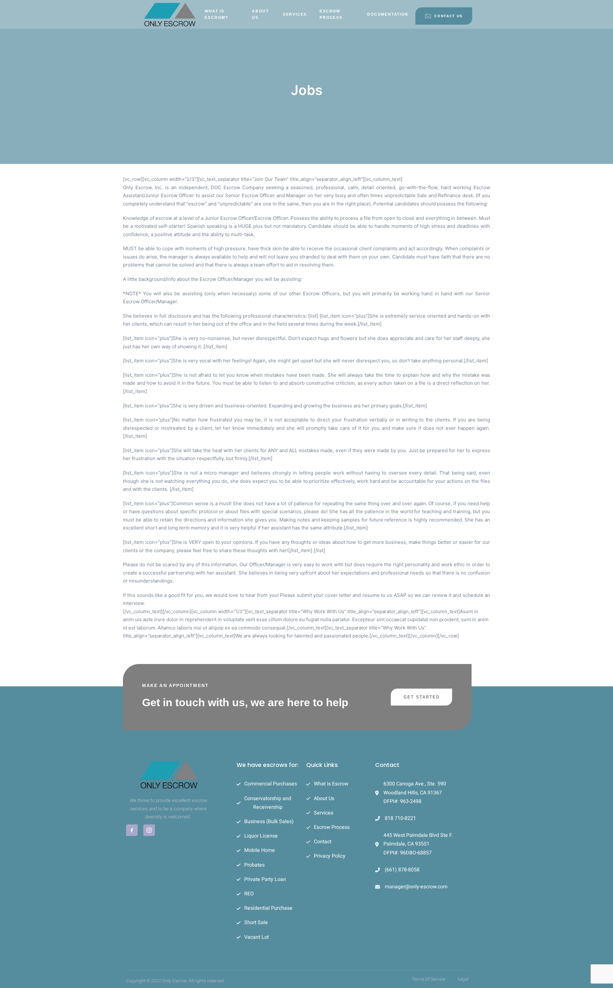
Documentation (387, 14)
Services (295, 14)
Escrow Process (331, 14)
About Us (260, 14)
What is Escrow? (216, 14)
